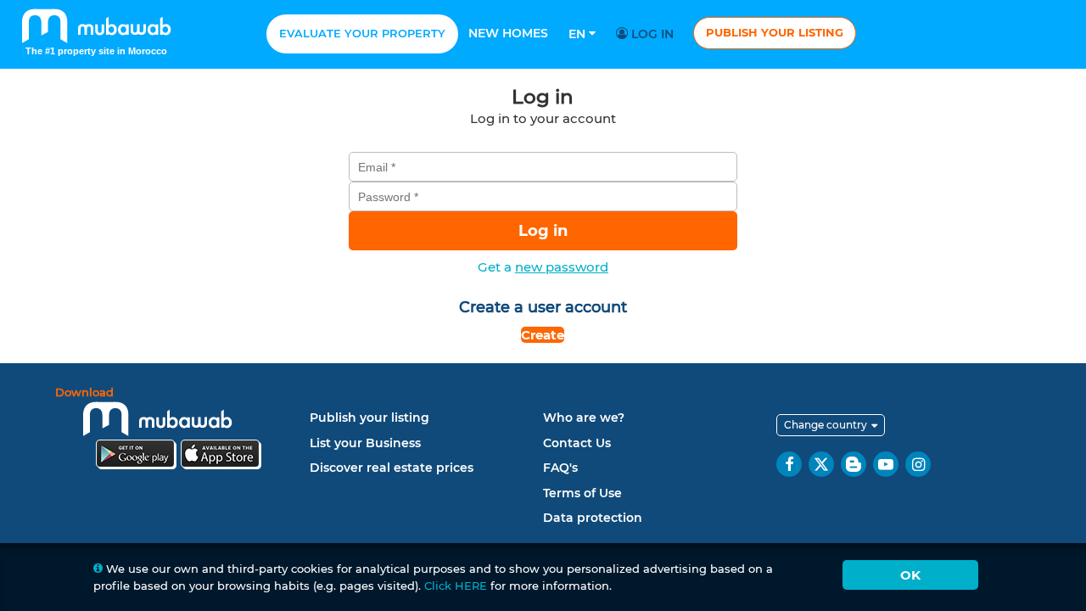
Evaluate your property (362, 33)
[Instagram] (918, 464)
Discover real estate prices (391, 467)
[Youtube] (885, 464)
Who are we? (583, 417)
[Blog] (853, 464)
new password (561, 267)
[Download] (178, 431)
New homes (508, 33)
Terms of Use (582, 493)
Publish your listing (774, 32)
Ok (910, 575)
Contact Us (577, 443)
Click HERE (455, 585)
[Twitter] (821, 464)
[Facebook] (789, 464)
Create (542, 335)
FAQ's (560, 467)
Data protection (592, 517)
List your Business (365, 443)
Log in (651, 34)
